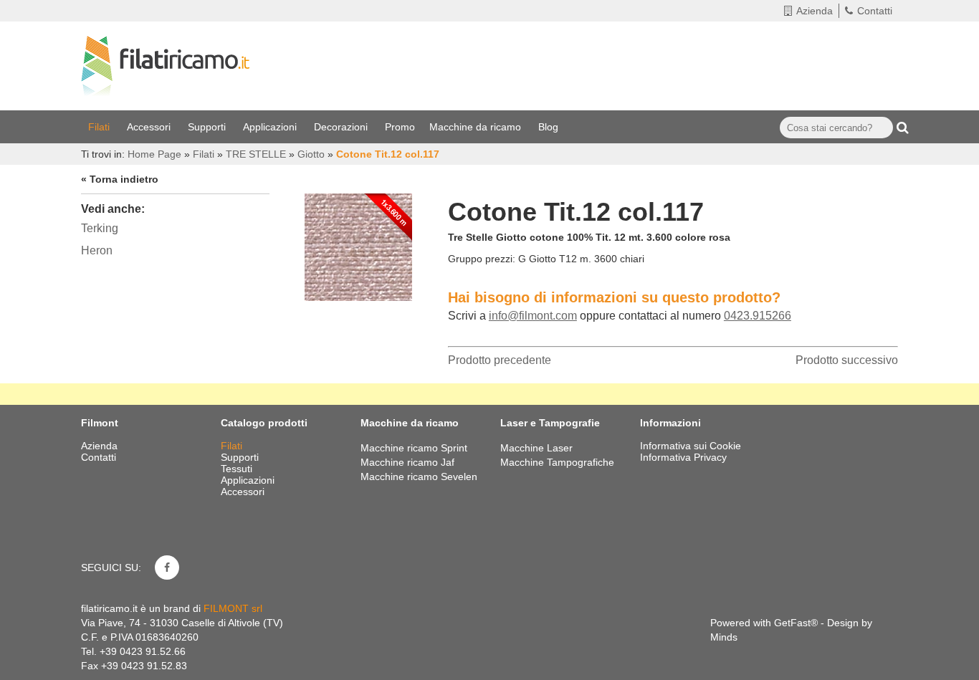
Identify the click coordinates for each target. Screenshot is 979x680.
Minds (723, 637)
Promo (400, 127)
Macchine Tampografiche (557, 462)
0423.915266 (757, 316)
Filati (100, 127)
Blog (549, 127)
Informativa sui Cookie (690, 445)
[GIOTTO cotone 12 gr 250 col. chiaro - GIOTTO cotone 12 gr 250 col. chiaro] (358, 243)
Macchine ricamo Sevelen (418, 476)
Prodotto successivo (847, 360)
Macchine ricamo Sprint (413, 448)
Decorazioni (342, 127)
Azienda (814, 10)
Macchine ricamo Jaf (407, 462)
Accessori (150, 127)
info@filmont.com (533, 316)
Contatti (874, 10)
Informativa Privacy (683, 457)
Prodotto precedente (499, 360)
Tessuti (238, 468)
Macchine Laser (536, 448)
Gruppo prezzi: (481, 258)
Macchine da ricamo (476, 127)
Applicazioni (271, 127)
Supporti (208, 127)
